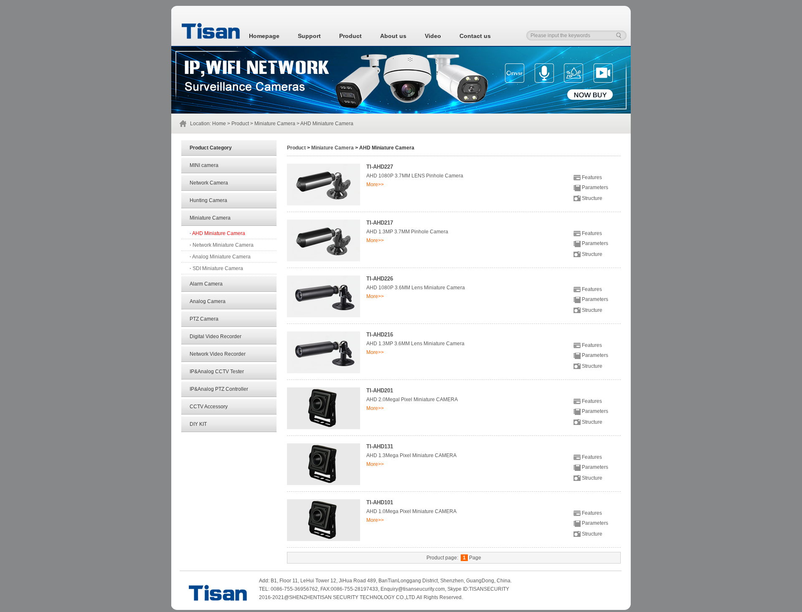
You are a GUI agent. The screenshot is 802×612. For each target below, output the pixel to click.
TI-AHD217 (379, 223)
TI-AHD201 (379, 390)
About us (393, 36)
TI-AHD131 (379, 446)
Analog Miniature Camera (220, 257)
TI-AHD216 (379, 334)
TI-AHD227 (379, 167)
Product (350, 36)
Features (591, 177)
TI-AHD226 (379, 279)
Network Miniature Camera (222, 245)
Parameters (594, 187)
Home (219, 123)
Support (309, 36)
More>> (375, 184)
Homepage (264, 36)
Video (433, 36)
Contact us (475, 36)
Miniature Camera (274, 123)
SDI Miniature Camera (216, 268)
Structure (591, 198)
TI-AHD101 (379, 502)
